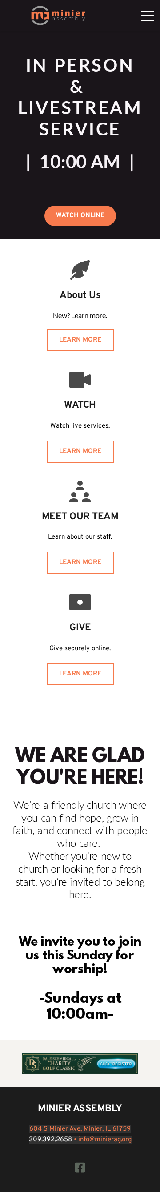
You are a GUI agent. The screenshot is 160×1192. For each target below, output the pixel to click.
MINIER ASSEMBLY (80, 1109)
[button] (147, 15)
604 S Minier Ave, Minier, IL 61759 (80, 1129)
